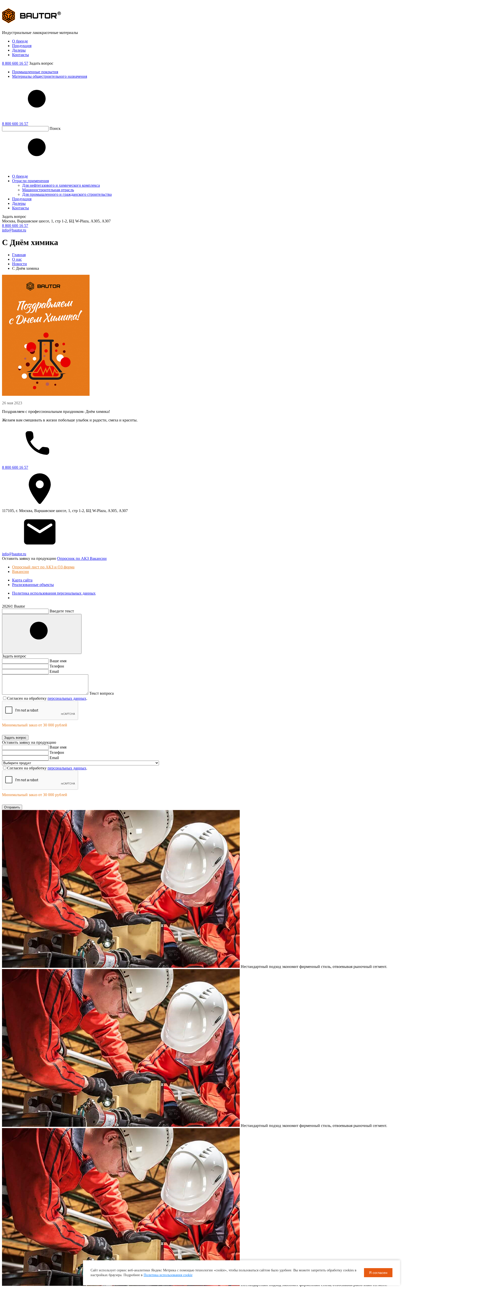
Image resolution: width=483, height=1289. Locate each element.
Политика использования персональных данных (54, 593)
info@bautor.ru (14, 230)
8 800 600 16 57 (15, 63)
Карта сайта (22, 580)
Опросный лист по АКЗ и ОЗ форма (43, 567)
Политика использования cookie (168, 1275)
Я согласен (378, 1273)
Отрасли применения (30, 181)
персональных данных (67, 698)
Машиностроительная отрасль (48, 190)
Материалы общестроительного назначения (49, 76)
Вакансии (20, 571)
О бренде (20, 41)
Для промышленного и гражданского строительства (67, 194)
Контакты (20, 55)
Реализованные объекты (33, 584)
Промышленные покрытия (35, 72)
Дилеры (19, 50)
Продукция (21, 46)
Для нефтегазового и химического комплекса (61, 185)
